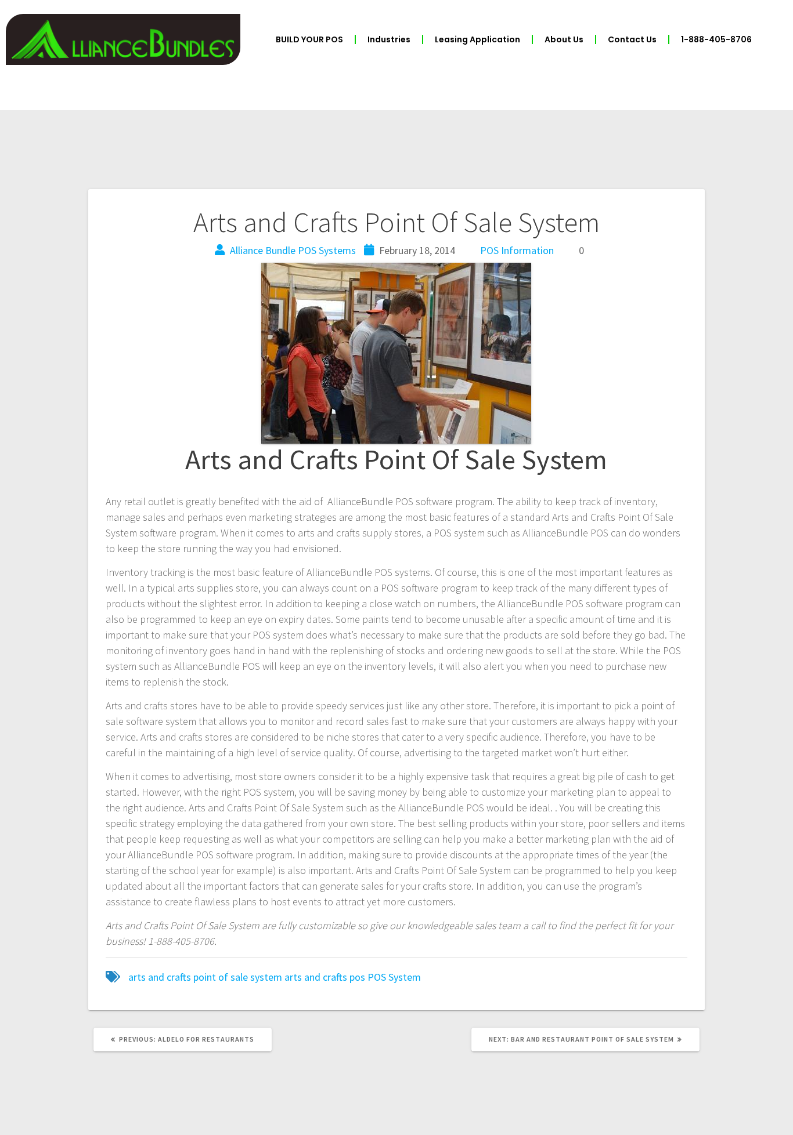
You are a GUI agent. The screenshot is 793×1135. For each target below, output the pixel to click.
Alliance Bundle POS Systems (293, 250)
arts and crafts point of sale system (205, 977)
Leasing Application (477, 39)
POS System (394, 977)
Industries (388, 39)
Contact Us (632, 39)
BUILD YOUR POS (309, 39)
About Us (564, 39)
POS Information (517, 250)
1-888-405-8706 (716, 39)
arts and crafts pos (324, 977)
